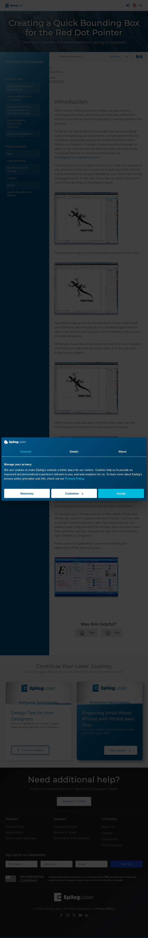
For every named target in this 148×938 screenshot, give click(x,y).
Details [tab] (74, 451)
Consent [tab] (25, 451)
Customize (72, 493)
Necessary (27, 493)
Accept (121, 493)
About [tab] (122, 451)
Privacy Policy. (75, 478)
